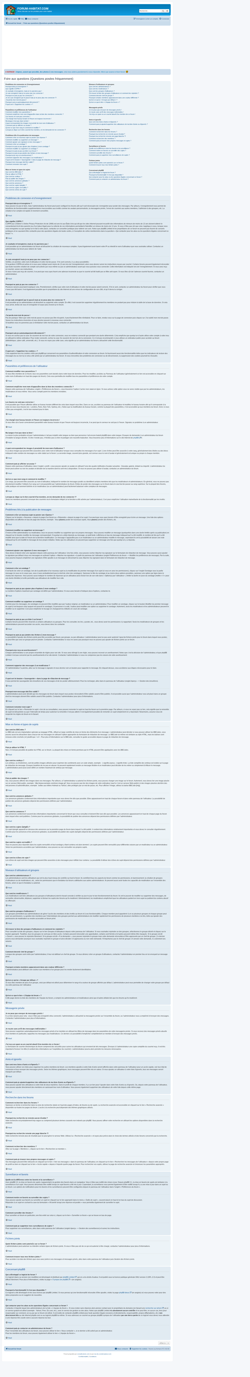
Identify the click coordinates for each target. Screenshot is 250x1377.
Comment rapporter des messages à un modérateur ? (24, 157)
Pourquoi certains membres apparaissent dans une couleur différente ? (114, 98)
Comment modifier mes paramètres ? (18, 112)
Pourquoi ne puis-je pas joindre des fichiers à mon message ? (27, 153)
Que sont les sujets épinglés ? (16, 185)
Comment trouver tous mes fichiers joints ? (104, 165)
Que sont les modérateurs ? (99, 89)
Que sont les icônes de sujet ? (16, 190)
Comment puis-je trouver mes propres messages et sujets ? (110, 141)
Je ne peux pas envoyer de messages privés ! (105, 110)
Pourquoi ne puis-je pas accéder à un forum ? (21, 151)
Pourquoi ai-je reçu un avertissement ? (19, 155)
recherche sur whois (153, 1308)
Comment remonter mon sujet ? (16, 164)
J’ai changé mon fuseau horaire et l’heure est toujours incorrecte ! (28, 119)
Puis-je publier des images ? (15, 178)
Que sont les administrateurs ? (100, 86)
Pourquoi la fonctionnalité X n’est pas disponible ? (106, 175)
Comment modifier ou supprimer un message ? (21, 140)
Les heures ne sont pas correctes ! (17, 116)
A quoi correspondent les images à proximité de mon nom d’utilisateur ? (30, 123)
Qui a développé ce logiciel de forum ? (102, 172)
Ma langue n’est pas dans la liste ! (17, 121)
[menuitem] (21, 19)
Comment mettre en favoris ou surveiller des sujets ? (107, 150)
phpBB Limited (68, 1277)
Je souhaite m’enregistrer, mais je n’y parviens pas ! (23, 91)
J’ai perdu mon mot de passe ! (16, 100)
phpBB (136, 438)
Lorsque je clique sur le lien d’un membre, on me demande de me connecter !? (35, 130)
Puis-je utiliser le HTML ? (14, 174)
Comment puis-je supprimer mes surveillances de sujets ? (109, 155)
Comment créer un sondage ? (15, 144)
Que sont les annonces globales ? (17, 181)
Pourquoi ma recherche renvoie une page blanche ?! (107, 136)
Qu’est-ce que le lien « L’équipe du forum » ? (104, 102)
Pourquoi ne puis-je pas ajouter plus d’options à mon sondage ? (27, 146)
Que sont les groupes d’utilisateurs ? (102, 91)
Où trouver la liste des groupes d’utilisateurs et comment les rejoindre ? (114, 93)
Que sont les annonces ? (14, 183)
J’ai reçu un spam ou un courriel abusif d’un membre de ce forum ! (112, 114)
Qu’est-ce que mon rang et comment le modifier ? (22, 128)
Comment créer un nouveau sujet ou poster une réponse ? (26, 137)
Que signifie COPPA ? (13, 89)
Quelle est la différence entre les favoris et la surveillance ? (109, 148)
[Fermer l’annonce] (168, 71)
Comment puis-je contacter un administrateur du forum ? (108, 179)
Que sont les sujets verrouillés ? (16, 187)
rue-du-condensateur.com (102, 1354)
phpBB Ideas (124, 1293)
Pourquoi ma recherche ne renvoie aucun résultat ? (107, 134)
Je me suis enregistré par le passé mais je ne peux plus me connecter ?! (30, 98)
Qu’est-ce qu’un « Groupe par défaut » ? (103, 100)
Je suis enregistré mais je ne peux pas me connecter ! (24, 93)
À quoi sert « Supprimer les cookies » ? (19, 104)
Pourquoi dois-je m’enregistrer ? (16, 86)
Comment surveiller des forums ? (100, 153)
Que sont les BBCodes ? (14, 172)
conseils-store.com (83, 1354)
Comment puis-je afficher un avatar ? (18, 125)
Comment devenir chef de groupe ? (101, 95)
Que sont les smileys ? (13, 176)
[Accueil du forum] (11, 10)
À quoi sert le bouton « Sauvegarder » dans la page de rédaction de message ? (33, 160)
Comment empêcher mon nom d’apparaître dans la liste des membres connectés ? (34, 114)
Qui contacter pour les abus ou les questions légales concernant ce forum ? (115, 177)
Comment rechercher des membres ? (102, 138)
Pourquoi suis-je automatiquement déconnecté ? (22, 102)
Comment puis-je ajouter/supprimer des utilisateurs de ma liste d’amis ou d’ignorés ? (118, 124)
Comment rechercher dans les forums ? (103, 132)
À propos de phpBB (60, 1280)
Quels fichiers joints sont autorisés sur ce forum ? (106, 163)
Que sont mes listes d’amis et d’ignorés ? (103, 122)
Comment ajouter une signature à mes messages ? (23, 142)
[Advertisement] (91, 47)
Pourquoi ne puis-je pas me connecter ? (19, 95)
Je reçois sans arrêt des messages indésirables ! (106, 112)
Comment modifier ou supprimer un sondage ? (21, 148)
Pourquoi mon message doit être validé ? (19, 162)
